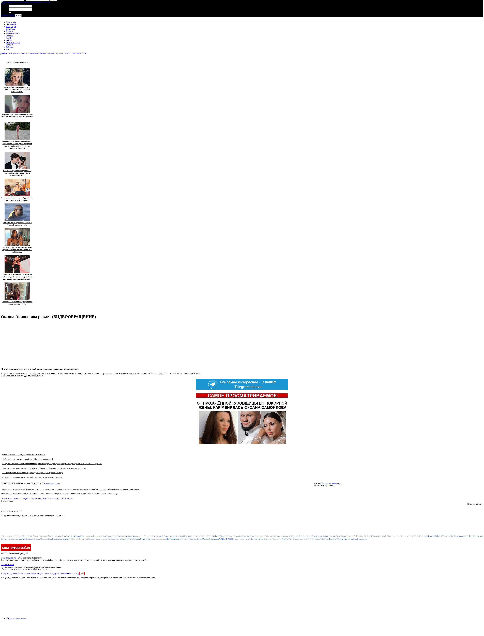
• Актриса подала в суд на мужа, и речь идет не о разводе (32, 473)
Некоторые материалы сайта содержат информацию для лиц (55, 573)
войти (18, 15)
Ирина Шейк (433, 536)
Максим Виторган (79, 539)
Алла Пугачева (54, 536)
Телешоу (9, 45)
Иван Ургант (406, 536)
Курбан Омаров (40, 539)
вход (3, 3)
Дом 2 (383, 536)
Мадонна (66, 539)
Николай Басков (189, 539)
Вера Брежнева (234, 536)
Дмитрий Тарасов (355, 536)
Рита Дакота (294, 539)
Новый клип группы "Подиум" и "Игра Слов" (21, 498)
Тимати (332, 539)
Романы (9, 31)
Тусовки (9, 36)
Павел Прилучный (242, 539)
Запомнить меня (18, 12)
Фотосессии (11, 24)
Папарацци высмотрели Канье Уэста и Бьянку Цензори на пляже (17, 224)
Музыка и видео (13, 42)
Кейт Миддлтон (446, 536)
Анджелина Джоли (129, 536)
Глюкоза (294, 536)
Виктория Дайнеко (264, 536)
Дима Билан (341, 536)
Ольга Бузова (226, 538)
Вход (8, 49)
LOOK (9, 40)
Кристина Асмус (475, 536)
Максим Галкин (94, 539)
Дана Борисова (305, 536)
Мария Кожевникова (110, 539)
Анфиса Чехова (200, 536)
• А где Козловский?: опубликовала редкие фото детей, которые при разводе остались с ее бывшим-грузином (52, 464)
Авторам (5, 573)
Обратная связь (7, 565)
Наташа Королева (174, 539)
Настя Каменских (158, 539)
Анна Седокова (171, 536)
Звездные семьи (13, 33)
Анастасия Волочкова (72, 536)
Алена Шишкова (40, 536)
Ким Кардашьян (461, 536)
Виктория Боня (248, 536)
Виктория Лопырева (282, 536)
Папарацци (11, 27)
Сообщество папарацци (331, 483)
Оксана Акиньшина (51, 483)
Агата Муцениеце (9, 536)
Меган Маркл (125, 539)
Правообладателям (18, 573)
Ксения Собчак (25, 539)
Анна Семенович (185, 536)
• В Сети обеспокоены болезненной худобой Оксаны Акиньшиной (27, 459)
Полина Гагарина (258, 539)
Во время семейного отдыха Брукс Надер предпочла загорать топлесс (17, 199)
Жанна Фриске (393, 536)
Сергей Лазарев (321, 539)
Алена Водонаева (24, 536)
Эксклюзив (11, 22)
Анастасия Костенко (92, 536)
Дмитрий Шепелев (372, 536)
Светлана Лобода (306, 539)
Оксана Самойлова (210, 539)
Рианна (285, 539)
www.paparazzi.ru (8, 558)
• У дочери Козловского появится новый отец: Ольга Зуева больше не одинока (32, 477)
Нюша (199, 539)
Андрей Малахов (145, 536)
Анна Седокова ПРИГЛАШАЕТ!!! (57, 498)
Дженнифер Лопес (320, 536)
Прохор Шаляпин (273, 539)
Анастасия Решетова (111, 536)
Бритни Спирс (213, 536)
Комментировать (474, 504)
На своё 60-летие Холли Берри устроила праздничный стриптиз (17, 303)
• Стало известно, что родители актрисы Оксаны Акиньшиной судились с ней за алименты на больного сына (44, 468)
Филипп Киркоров (344, 539)
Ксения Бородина (9, 539)
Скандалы (10, 29)
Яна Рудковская (360, 539)
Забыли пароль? (8, 15)
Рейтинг (9, 47)
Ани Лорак (158, 536)
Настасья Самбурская (141, 539)
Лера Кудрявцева (55, 539)
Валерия (224, 536)
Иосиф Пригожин (420, 536)
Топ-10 (9, 38)
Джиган (332, 536)
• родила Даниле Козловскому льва (23, 455)
